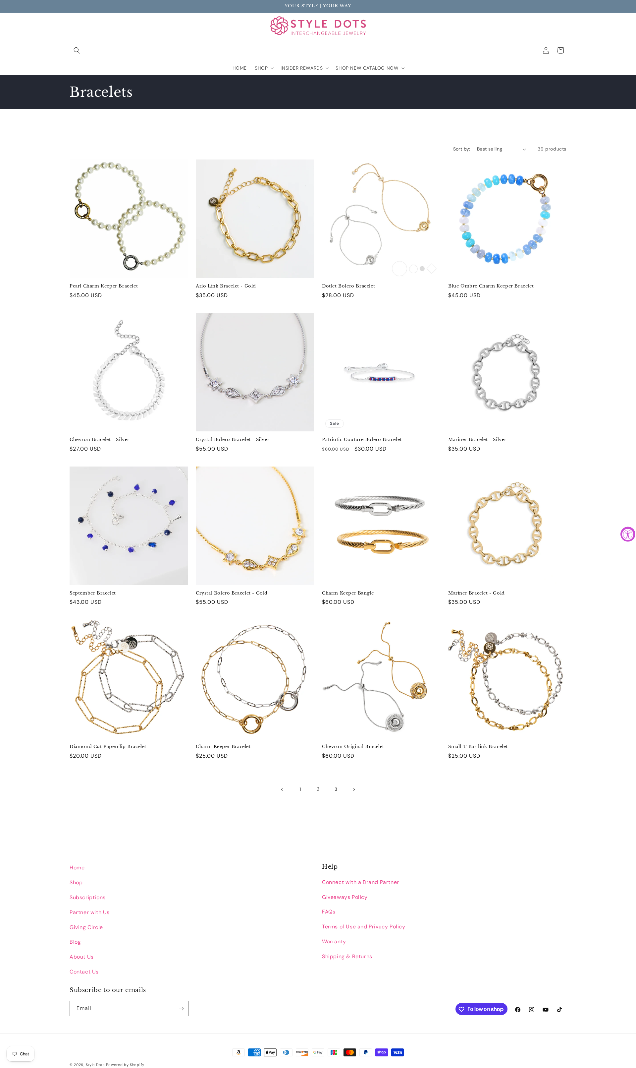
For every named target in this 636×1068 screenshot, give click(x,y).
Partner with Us (90, 912)
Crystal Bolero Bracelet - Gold (232, 593)
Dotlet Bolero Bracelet (348, 286)
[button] (77, 50)
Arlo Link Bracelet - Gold (226, 286)
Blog (75, 941)
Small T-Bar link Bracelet (478, 746)
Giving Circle (86, 926)
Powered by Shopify (125, 1064)
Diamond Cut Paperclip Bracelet (108, 746)
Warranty (334, 941)
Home (77, 867)
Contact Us (84, 971)
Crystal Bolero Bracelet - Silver (232, 439)
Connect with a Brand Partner (360, 881)
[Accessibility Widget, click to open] (627, 534)
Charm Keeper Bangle (348, 593)
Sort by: (461, 149)
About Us (82, 956)
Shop (76, 882)
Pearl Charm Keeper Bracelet (104, 286)
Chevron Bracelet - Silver (100, 439)
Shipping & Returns (347, 956)
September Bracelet (93, 593)
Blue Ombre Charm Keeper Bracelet (491, 286)
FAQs (328, 911)
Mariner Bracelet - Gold (476, 593)
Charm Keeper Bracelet (223, 746)
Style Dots (95, 1064)
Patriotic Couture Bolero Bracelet (362, 439)
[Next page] (353, 789)
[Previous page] (282, 789)
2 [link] (318, 788)
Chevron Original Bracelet (353, 746)
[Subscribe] (181, 1009)
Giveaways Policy (345, 896)
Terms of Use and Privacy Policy (363, 926)
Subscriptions (88, 897)
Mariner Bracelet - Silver (477, 439)
